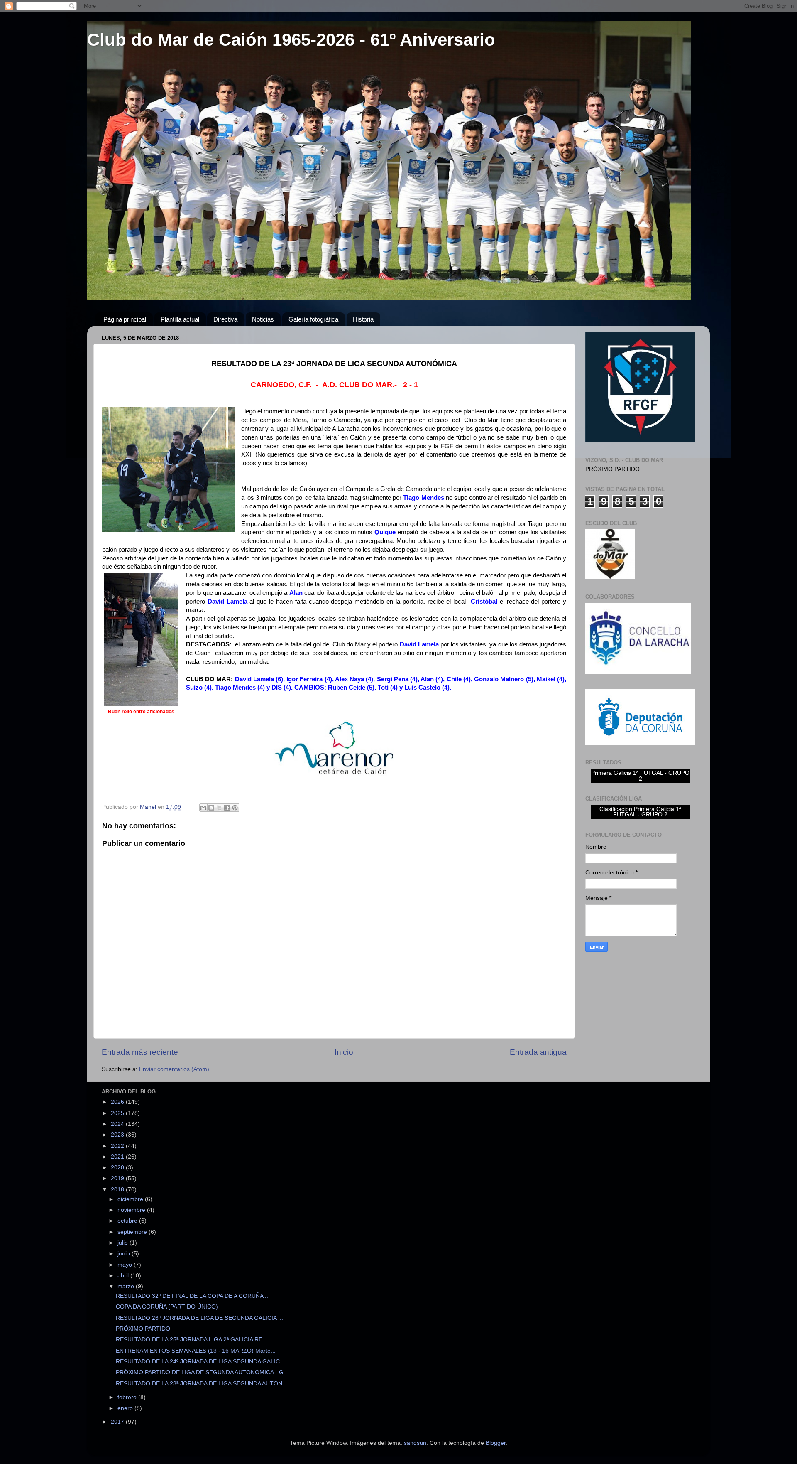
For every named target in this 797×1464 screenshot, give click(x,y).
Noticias (263, 319)
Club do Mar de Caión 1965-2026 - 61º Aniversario (291, 39)
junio (124, 1253)
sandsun (415, 1443)
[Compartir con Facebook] (227, 807)
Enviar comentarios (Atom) (174, 1069)
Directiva (225, 319)
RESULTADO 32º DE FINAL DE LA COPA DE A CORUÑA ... (193, 1296)
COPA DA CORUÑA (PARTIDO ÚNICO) (167, 1307)
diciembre (131, 1199)
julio (123, 1243)
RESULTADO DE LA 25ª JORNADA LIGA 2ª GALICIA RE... (191, 1339)
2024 (118, 1124)
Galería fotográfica (313, 319)
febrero (127, 1397)
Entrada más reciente (140, 1052)
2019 (118, 1178)
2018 (118, 1189)
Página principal (124, 319)
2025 (118, 1113)
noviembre (132, 1210)
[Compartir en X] (219, 807)
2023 (118, 1135)
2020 (118, 1167)
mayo (125, 1265)
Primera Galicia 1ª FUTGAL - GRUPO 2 (640, 776)
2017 (118, 1422)
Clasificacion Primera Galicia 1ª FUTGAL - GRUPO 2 (640, 812)
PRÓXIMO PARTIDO (143, 1329)
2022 (118, 1146)
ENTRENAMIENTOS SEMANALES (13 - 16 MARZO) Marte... (196, 1351)
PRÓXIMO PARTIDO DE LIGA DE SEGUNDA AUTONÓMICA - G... (202, 1372)
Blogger (496, 1443)
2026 (118, 1102)
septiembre (133, 1232)
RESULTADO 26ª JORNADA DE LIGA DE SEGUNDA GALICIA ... (199, 1318)
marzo (126, 1286)
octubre (128, 1221)
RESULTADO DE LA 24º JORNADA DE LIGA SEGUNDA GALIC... (200, 1361)
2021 (118, 1157)
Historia (363, 319)
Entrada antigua (538, 1052)
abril (123, 1275)
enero (125, 1408)
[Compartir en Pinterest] (235, 807)
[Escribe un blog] (211, 807)
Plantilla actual (180, 319)
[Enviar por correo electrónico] (203, 807)
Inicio (344, 1052)
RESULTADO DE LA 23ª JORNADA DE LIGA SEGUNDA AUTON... (201, 1383)
